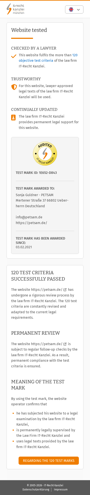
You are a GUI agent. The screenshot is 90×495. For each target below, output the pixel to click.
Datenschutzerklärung (35, 489)
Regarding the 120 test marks (48, 461)
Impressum (61, 489)
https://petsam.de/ (46, 290)
